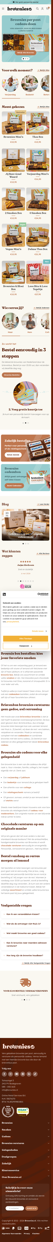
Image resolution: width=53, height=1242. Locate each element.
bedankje (11, 782)
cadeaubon (14, 694)
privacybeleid (13, 622)
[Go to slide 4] (25, 581)
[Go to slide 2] (25, 58)
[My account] (42, 8)
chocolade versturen (11, 845)
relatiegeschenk (15, 792)
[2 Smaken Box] (13, 199)
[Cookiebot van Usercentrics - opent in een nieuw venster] (37, 594)
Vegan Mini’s (13, 249)
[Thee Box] (37, 123)
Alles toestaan (25, 639)
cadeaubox (23, 735)
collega (27, 787)
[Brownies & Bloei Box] (13, 272)
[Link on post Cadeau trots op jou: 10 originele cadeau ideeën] (25, 525)
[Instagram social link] (10, 1074)
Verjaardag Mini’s (38, 174)
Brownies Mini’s (13, 137)
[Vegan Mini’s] (13, 235)
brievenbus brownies (30, 716)
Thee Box (37, 137)
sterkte (9, 800)
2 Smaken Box (13, 213)
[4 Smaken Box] (37, 199)
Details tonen (38, 631)
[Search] (37, 8)
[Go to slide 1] (23, 58)
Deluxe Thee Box (37, 249)
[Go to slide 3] (27, 58)
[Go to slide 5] (28, 581)
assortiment (16, 890)
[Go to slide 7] (33, 581)
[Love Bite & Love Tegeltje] (37, 272)
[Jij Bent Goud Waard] (13, 160)
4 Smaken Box (37, 213)
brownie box (7, 675)
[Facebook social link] (4, 1074)
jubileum (25, 777)
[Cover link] (25, 448)
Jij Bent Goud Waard (13, 175)
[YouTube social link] (16, 1074)
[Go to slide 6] (30, 581)
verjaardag (12, 777)
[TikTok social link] (35, 1074)
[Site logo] (19, 9)
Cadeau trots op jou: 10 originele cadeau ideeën (25, 535)
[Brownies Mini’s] (13, 123)
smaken (10, 678)
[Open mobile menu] (3, 8)
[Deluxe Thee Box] (37, 235)
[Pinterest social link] (22, 1074)
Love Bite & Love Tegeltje (38, 288)
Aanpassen (24, 646)
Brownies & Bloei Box (13, 288)
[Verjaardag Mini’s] (37, 160)
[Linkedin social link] (28, 1074)
